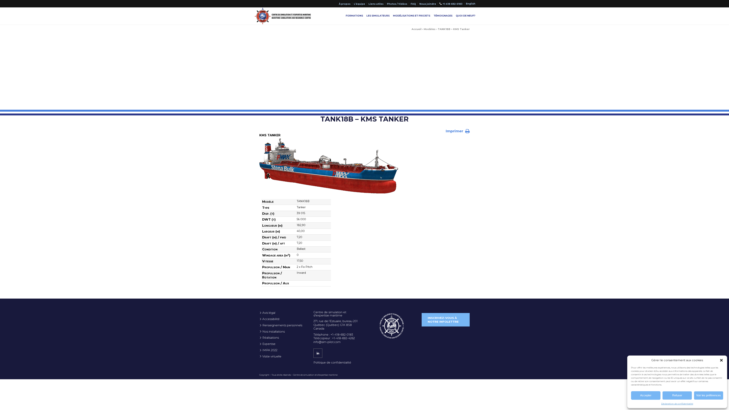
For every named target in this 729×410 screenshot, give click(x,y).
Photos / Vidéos (397, 3)
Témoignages (443, 15)
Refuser (677, 395)
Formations (354, 15)
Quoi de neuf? (465, 15)
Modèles (430, 29)
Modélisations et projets (411, 15)
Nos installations (273, 331)
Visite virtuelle (271, 356)
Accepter (645, 395)
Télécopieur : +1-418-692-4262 (334, 338)
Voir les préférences (708, 395)
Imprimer (455, 131)
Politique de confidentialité (332, 362)
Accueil (416, 29)
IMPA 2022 (269, 350)
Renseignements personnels (282, 325)
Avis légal (268, 313)
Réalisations (270, 337)
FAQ (413, 3)
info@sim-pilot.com (327, 342)
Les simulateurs (378, 15)
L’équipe (359, 3)
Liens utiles (375, 3)
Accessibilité (271, 319)
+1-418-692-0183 (452, 3)
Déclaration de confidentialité (677, 403)
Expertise (268, 344)
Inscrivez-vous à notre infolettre (443, 319)
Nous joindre (427, 3)
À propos (344, 3)
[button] (721, 360)
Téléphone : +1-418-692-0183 (333, 334)
